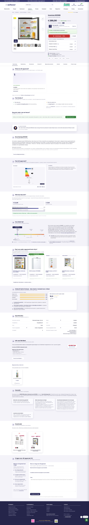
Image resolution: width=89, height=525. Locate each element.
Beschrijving (15, 64)
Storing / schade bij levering (31, 509)
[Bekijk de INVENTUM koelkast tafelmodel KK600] (69, 263)
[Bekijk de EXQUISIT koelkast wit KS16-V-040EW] (53, 263)
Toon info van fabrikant (17, 358)
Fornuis (36, 8)
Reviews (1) (39, 64)
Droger (14, 8)
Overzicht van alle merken (12, 508)
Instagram (48, 508)
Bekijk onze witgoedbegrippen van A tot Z (27, 95)
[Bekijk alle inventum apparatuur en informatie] (72, 346)
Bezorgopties (50, 39)
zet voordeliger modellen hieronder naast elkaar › (64, 104)
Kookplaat (44, 8)
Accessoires (80, 8)
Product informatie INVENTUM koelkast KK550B (19, 450)
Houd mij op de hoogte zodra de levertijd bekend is (58, 32)
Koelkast (30, 8)
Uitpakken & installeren (61, 43)
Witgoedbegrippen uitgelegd (13, 509)
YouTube (47, 511)
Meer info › (74, 26)
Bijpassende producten (49, 64)
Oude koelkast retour (53, 41)
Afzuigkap (66, 8)
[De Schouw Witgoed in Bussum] (10, 4)
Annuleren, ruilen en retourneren (32, 511)
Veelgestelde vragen (30, 515)
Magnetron (57, 8)
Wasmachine (7, 8)
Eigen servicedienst (11, 511)
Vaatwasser (22, 8)
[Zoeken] (52, 5)
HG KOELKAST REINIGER (17, 378)
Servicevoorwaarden (54, 496)
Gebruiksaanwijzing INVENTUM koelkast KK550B (35, 450)
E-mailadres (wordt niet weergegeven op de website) (39, 472)
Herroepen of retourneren (31, 512)
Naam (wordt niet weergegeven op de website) (38, 467)
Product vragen (73, 64)
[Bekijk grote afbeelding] (43, 18)
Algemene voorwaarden (12, 512)
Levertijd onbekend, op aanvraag (59, 30)
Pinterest (47, 509)
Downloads (65, 64)
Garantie (58, 64)
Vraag (31, 477)
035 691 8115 (53, 106)
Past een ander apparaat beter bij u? (68, 232)
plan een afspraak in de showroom (55, 242)
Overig (73, 8)
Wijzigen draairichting (61, 49)
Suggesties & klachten (12, 515)
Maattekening (23, 64)
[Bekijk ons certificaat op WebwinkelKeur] (33, 521)
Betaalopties (29, 508)
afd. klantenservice (68, 515)
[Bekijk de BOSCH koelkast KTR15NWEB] (36, 263)
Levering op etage (61, 46)
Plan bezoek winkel (81, 0)
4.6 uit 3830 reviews (66, 6)
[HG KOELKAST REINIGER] (17, 374)
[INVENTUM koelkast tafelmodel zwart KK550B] (15, 45)
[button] (58, 44)
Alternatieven (31, 64)
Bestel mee (18, 383)
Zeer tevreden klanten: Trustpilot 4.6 (12, 0)
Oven (51, 8)
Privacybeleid (48, 496)
